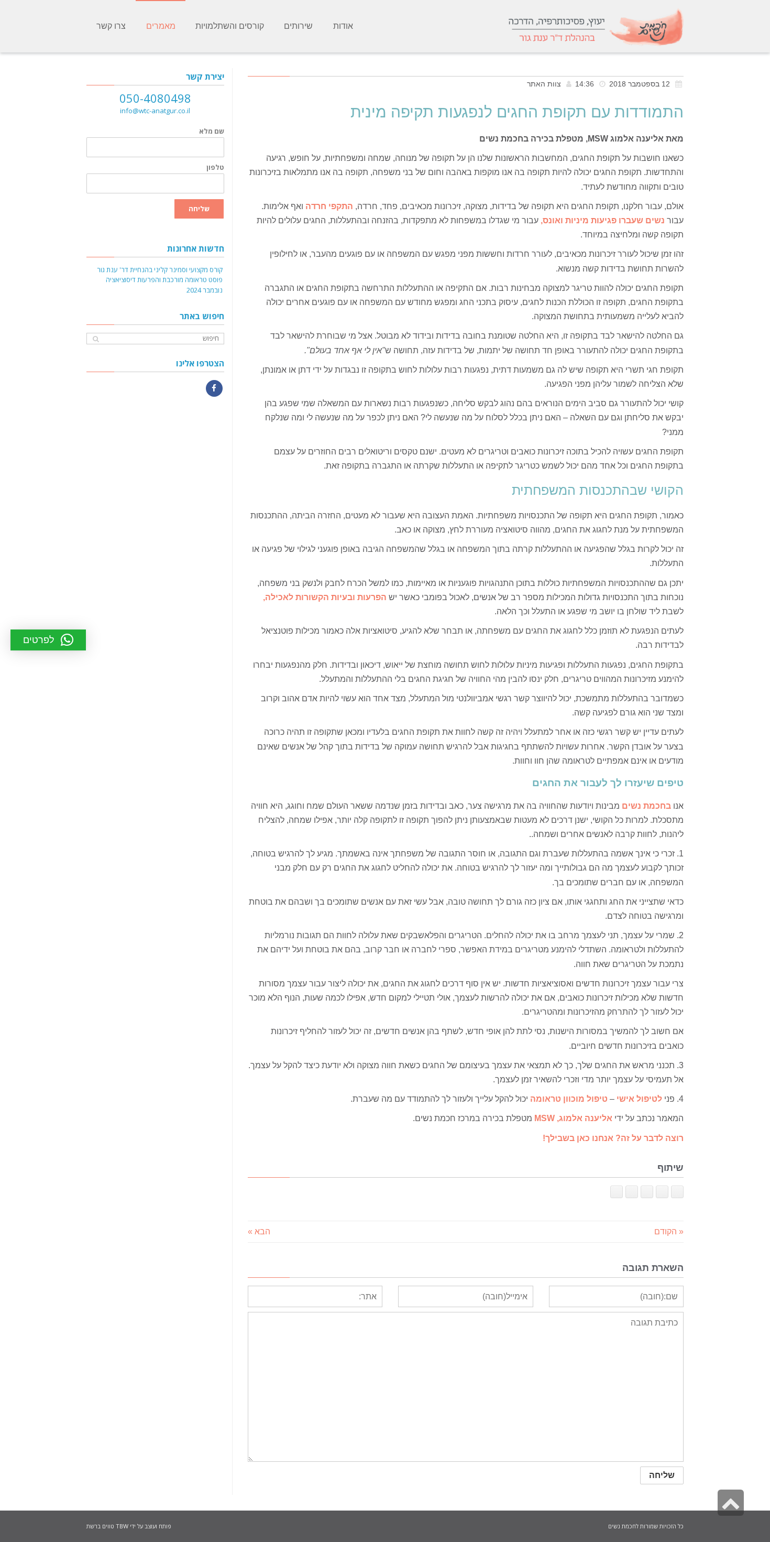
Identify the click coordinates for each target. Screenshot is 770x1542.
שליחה (199, 208)
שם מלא (211, 131)
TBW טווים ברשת (107, 1526)
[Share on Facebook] (677, 1192)
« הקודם (669, 1231)
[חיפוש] (95, 338)
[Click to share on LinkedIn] (647, 1192)
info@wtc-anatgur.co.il (155, 110)
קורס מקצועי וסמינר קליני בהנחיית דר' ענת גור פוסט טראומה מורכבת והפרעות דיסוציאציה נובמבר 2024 (160, 275)
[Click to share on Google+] (662, 1192)
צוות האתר (544, 84)
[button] (48, 639)
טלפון (215, 167)
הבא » (259, 1231)
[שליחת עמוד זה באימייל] (631, 1192)
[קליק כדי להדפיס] (616, 1192)
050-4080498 (155, 98)
